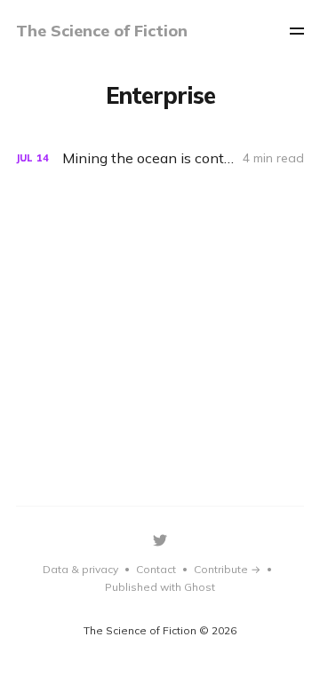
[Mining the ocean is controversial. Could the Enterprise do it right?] (160, 158)
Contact (156, 569)
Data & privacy (80, 569)
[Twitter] (160, 540)
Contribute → (227, 569)
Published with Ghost (160, 587)
